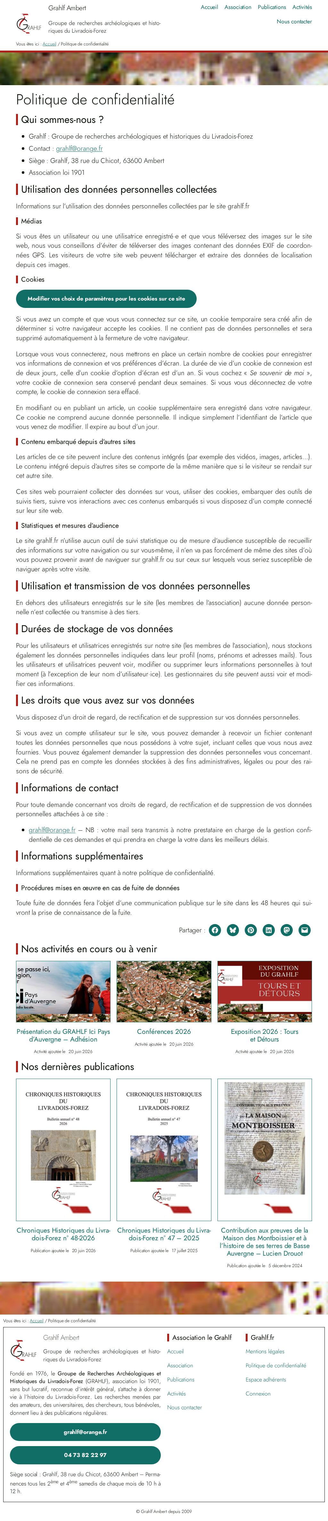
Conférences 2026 (164, 1031)
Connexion (258, 1393)
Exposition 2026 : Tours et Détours (265, 1035)
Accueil (49, 44)
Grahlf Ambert (61, 1337)
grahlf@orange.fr (79, 148)
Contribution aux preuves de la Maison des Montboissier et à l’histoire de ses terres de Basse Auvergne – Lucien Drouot (265, 1242)
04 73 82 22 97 (85, 1455)
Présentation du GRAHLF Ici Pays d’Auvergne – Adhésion (63, 1035)
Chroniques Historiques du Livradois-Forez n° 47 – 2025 (164, 1234)
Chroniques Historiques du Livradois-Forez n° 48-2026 (63, 1234)
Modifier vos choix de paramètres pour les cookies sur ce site (106, 298)
